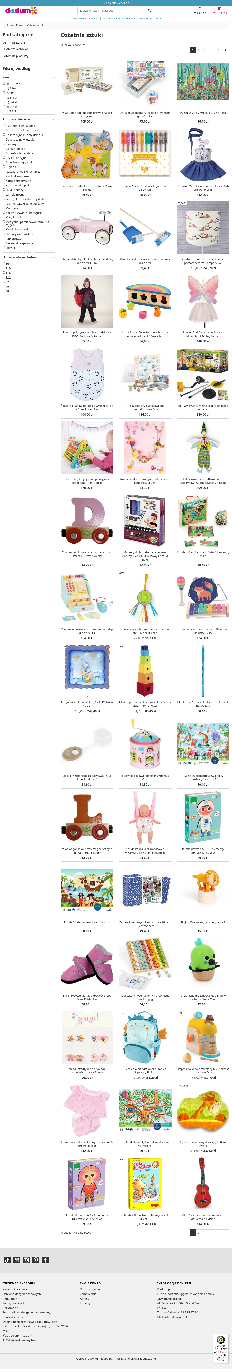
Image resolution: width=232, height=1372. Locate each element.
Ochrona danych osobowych (22, 1294)
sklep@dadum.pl (175, 1317)
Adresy (84, 1299)
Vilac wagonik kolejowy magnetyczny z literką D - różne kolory (87, 554)
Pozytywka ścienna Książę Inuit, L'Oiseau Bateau (87, 704)
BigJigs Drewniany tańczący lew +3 (203, 922)
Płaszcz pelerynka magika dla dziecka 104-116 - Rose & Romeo (87, 334)
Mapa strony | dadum (17, 1335)
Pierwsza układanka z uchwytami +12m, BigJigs (86, 188)
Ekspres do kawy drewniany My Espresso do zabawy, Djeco (203, 1070)
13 (218, 50)
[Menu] (227, 1336)
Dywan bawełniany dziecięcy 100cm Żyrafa (203, 1144)
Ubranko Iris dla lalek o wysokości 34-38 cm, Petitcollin (87, 1144)
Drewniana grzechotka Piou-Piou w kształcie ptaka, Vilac (203, 997)
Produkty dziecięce (15, 48)
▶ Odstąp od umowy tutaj (20, 1340)
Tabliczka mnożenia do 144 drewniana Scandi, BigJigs (145, 997)
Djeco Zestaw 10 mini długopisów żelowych (144, 188)
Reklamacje (10, 1308)
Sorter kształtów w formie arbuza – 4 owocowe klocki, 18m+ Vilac (145, 334)
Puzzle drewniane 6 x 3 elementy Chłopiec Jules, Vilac (203, 851)
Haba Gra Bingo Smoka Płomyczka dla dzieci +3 (145, 1217)
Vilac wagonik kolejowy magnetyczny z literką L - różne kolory (87, 851)
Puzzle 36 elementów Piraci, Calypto (87, 922)
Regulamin (10, 1299)
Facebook (45, 1260)
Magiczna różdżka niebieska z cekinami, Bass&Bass (203, 704)
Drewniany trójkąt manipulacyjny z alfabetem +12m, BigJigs (87, 481)
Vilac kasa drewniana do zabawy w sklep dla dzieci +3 (87, 631)
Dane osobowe (90, 1289)
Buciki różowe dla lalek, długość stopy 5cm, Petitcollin (87, 997)
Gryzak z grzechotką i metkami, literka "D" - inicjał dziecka (145, 631)
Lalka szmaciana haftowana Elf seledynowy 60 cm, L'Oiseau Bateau (203, 481)
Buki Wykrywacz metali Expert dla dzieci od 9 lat (202, 407)
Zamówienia (88, 1294)
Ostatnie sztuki (14, 42)
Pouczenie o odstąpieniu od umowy (26, 1312)
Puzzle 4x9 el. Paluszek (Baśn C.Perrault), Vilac (203, 554)
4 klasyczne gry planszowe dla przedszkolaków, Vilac (145, 407)
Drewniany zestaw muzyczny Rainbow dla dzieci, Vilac (203, 631)
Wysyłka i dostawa (15, 1289)
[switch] (220, 1359)
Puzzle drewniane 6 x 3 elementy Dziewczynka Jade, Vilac (87, 1217)
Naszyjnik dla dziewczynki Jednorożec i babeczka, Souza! (145, 481)
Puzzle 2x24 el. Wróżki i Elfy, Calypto (203, 113)
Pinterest (35, 1260)
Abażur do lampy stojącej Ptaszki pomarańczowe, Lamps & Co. (203, 261)
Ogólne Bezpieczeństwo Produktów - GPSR (31, 1322)
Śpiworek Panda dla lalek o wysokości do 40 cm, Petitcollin (87, 407)
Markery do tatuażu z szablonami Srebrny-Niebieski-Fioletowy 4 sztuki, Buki (144, 555)
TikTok (7, 1260)
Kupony (85, 1303)
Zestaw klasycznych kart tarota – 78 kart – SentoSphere (145, 924)
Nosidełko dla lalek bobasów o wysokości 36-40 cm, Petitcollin (145, 851)
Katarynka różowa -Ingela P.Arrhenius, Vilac (144, 777)
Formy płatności (13, 1303)
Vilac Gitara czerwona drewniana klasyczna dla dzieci (203, 1217)
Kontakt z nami (13, 1317)
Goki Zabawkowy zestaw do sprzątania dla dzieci (145, 261)
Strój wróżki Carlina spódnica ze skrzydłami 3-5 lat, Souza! (203, 334)
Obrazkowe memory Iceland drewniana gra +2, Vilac (145, 114)
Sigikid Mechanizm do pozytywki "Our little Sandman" (87, 777)
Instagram (26, 1260)
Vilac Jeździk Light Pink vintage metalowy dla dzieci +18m (87, 261)
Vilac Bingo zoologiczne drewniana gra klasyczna (87, 114)
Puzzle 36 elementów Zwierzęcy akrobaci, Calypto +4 (203, 777)
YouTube (16, 1260)
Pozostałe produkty (15, 56)
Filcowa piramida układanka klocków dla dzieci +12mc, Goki (145, 704)
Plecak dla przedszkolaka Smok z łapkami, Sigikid (145, 1070)
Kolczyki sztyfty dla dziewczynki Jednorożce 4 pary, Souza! (87, 1070)
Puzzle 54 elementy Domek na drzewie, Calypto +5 (145, 1144)
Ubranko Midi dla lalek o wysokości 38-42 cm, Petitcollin (203, 188)
